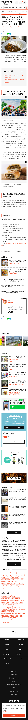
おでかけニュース (7, 658)
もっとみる (14, 532)
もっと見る (14, 564)
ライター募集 (14, 674)
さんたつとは (14, 671)
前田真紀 (10, 302)
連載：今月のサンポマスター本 (15, 368)
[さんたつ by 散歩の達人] (6, 3)
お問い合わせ (14, 694)
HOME (2, 11)
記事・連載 (7, 644)
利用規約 (14, 688)
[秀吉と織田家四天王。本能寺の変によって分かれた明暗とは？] (14, 359)
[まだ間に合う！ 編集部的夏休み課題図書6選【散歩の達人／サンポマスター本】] (14, 367)
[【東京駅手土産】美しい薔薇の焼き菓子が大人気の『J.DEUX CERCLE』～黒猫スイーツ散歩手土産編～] (14, 391)
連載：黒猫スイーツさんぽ (14, 392)
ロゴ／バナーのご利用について (14, 684)
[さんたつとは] (14, 478)
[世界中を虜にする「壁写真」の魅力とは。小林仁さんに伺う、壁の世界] (14, 383)
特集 (7, 649)
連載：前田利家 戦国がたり (15, 359)
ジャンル (7, 663)
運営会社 (14, 681)
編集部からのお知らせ (14, 678)
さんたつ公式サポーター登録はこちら (14, 427)
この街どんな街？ (7, 654)
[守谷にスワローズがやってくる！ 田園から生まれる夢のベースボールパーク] (14, 375)
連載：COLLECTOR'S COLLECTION (16, 384)
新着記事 (7, 639)
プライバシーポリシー (14, 691)
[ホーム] (1, 7)
